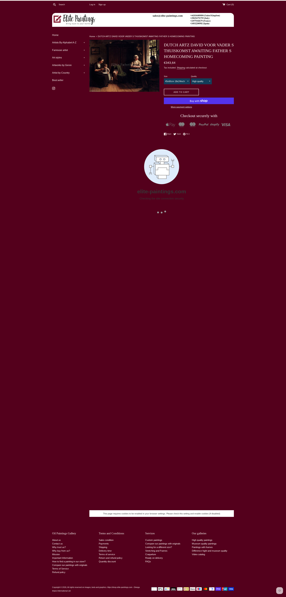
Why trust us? (59, 547)
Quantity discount (107, 561)
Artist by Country (68, 72)
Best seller (57, 80)
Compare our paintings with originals (69, 565)
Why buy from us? (61, 550)
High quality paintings (202, 540)
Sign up (102, 4)
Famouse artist (68, 50)
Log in (92, 4)
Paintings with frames (202, 547)
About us (56, 540)
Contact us (57, 543)
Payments (104, 543)
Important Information (62, 558)
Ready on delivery (154, 558)
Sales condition (106, 540)
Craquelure (150, 554)
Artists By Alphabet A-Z (68, 42)
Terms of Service (60, 568)
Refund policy (58, 572)
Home (55, 35)
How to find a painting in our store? (69, 561)
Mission (56, 554)
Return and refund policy (110, 558)
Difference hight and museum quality (209, 550)
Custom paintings (153, 540)
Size (165, 76)
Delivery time (105, 550)
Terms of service (107, 554)
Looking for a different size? (158, 547)
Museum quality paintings (204, 543)
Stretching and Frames (156, 550)
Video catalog (198, 554)
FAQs (148, 561)
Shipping (181, 67)
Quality (194, 76)
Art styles (68, 57)
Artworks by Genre (68, 65)
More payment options (181, 107)
